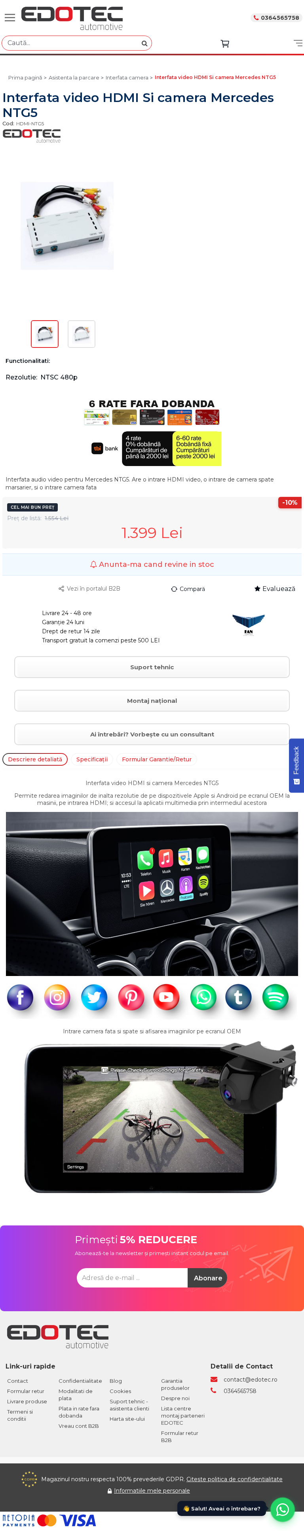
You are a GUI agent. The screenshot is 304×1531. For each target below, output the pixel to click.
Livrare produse (27, 1401)
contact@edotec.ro (250, 1379)
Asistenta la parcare (74, 77)
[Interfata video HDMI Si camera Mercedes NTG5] (45, 334)
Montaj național (152, 700)
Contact (17, 1381)
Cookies (120, 1391)
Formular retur (25, 1391)
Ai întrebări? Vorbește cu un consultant (152, 734)
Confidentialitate (80, 1381)
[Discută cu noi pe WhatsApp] (282, 1510)
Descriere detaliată (35, 759)
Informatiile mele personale (152, 1490)
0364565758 (280, 17)
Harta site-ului (127, 1419)
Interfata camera (127, 77)
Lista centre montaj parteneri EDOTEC (183, 1415)
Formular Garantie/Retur (157, 759)
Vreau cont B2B (79, 1426)
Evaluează (278, 589)
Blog (116, 1381)
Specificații (92, 759)
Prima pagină (25, 77)
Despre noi (175, 1398)
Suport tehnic (152, 667)
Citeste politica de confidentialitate (234, 1479)
